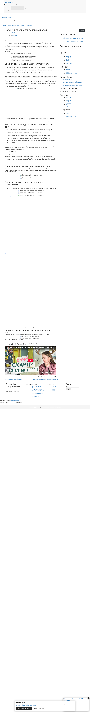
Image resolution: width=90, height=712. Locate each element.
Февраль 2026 (69, 63)
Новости (8, 8)
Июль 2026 (68, 56)
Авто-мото (33, 8)
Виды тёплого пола (67, 37)
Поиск (61, 27)
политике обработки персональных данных (26, 705)
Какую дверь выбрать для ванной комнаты (72, 40)
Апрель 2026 (68, 60)
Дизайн (27, 8)
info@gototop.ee (58, 407)
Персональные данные (44, 407)
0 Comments (13, 34)
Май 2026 (68, 59)
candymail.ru (8, 2)
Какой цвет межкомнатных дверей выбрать (73, 41)
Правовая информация (33, 407)
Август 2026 (68, 55)
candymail (14, 35)
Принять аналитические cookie (24, 708)
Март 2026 (68, 62)
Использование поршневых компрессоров (72, 42)
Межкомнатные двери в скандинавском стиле (73, 38)
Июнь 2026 (68, 57)
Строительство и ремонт (17, 8)
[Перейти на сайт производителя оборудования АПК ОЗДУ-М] (76, 704)
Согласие (52, 407)
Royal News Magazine (16, 400)
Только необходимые (39, 708)
